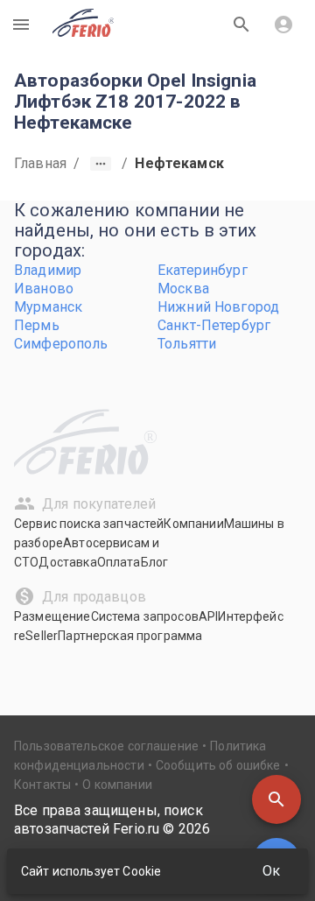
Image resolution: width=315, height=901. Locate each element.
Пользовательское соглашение (106, 746)
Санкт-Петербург (214, 325)
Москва (183, 288)
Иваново (44, 288)
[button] (276, 799)
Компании (193, 524)
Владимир (47, 270)
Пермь (37, 325)
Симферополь (61, 343)
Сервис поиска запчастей (89, 524)
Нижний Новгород (218, 307)
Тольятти (187, 343)
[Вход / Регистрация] (283, 24)
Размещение (52, 616)
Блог (155, 562)
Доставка (67, 562)
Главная (40, 163)
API (208, 616)
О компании (117, 785)
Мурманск (48, 307)
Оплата (119, 562)
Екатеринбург (203, 270)
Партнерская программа (130, 636)
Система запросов (145, 616)
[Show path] (100, 164)
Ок (271, 870)
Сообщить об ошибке (218, 765)
